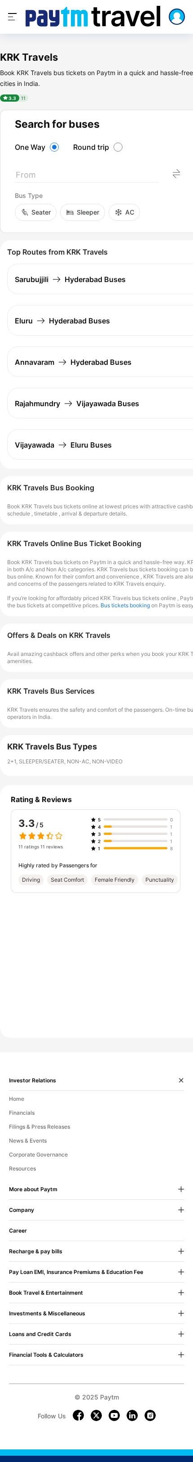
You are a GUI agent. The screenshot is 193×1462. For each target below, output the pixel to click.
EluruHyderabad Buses (62, 320)
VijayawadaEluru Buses (63, 444)
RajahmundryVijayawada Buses (77, 403)
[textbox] (86, 176)
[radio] (38, 147)
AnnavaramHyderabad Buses (73, 362)
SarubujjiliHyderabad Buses (70, 279)
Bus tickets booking (125, 605)
